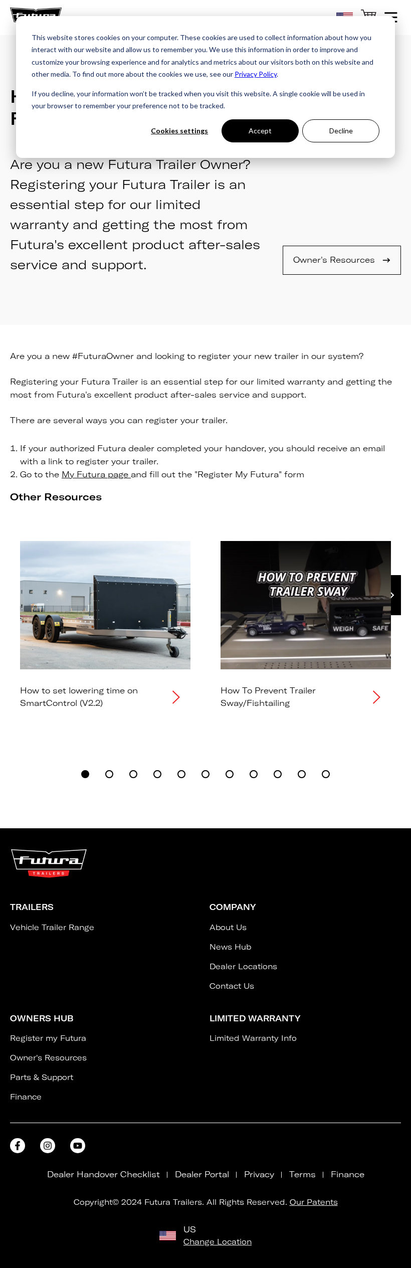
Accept (260, 130)
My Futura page (96, 474)
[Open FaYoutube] (77, 1145)
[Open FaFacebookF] (17, 1145)
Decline (341, 130)
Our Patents (314, 1202)
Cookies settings (179, 130)
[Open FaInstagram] (47, 1145)
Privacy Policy (256, 74)
